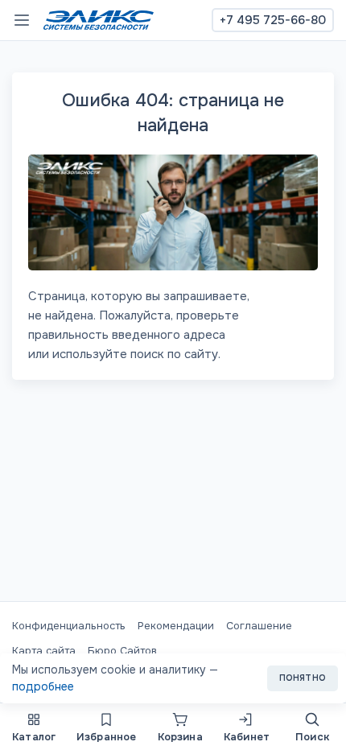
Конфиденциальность (69, 626)
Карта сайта (44, 650)
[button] (34, 726)
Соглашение (259, 626)
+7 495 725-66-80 (273, 20)
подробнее (43, 686)
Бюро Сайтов (122, 650)
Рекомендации (176, 626)
